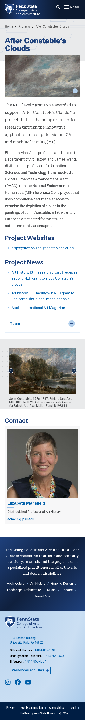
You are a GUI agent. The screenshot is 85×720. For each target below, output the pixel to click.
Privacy (10, 708)
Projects (25, 26)
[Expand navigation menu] (58, 7)
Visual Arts (42, 596)
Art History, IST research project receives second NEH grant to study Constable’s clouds (44, 278)
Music (51, 590)
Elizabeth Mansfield (26, 503)
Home (9, 26)
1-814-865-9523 (53, 656)
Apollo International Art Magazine (38, 307)
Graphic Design (62, 584)
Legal (73, 708)
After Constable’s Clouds (52, 26)
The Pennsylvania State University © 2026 (44, 713)
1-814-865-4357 (35, 661)
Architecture (16, 584)
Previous (10, 370)
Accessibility (56, 708)
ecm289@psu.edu (20, 519)
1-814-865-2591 (45, 650)
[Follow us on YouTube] (28, 684)
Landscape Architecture (24, 590)
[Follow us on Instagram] (8, 684)
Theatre (67, 590)
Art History (37, 584)
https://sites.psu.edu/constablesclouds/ (43, 248)
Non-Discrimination (32, 708)
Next (74, 370)
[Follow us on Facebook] (18, 684)
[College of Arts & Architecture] (25, 9)
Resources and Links (28, 670)
